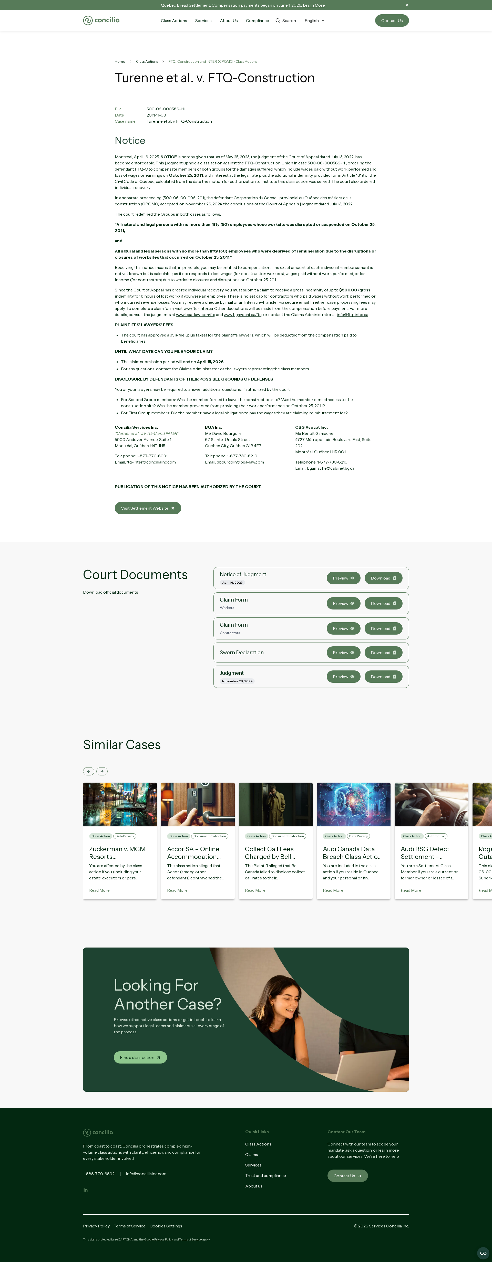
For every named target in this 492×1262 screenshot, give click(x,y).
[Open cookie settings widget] (483, 1253)
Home (120, 61)
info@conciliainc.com (146, 1173)
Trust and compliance (265, 1175)
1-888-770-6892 (99, 1173)
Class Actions (147, 61)
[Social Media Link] (85, 1189)
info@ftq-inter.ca (352, 314)
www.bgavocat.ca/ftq (243, 314)
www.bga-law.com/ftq (195, 314)
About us (253, 1186)
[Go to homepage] (101, 21)
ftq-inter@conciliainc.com (151, 462)
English (312, 20)
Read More (99, 890)
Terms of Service (130, 1225)
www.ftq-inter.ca (198, 308)
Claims (251, 1154)
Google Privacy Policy (158, 1239)
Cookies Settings (166, 1225)
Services (253, 1165)
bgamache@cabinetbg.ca (330, 468)
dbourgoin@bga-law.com (240, 462)
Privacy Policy (96, 1225)
